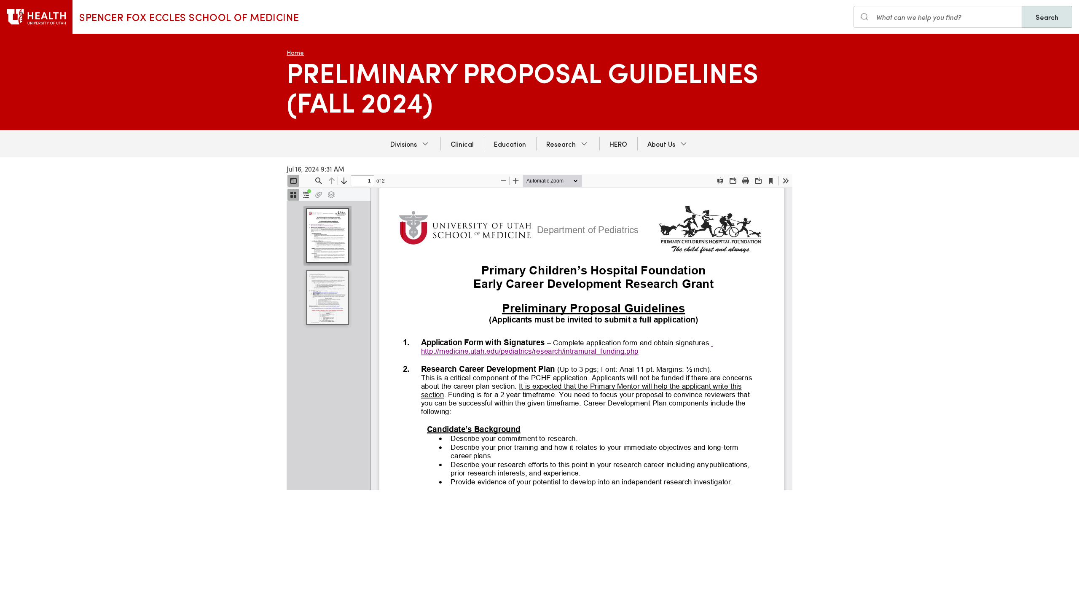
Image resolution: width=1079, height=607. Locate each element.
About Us (661, 143)
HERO (618, 143)
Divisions (403, 143)
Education (510, 143)
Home (295, 52)
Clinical (462, 143)
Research (561, 143)
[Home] (36, 17)
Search (1047, 16)
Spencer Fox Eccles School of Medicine (189, 17)
